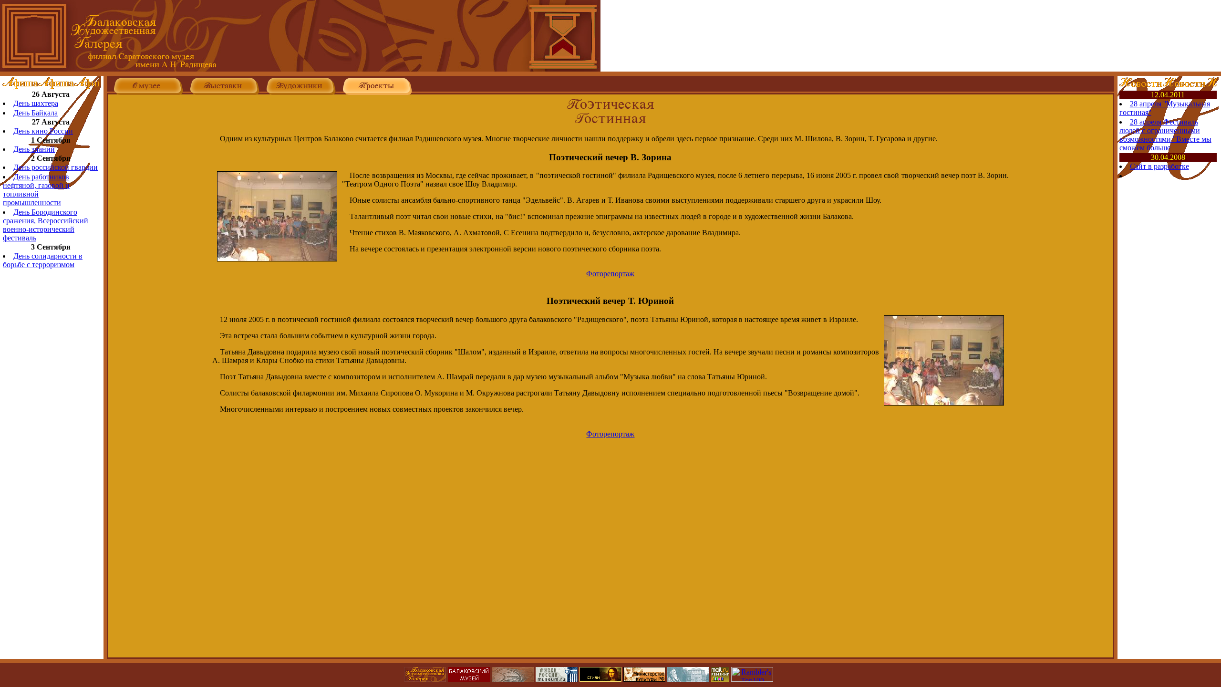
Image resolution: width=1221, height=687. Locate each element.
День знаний (34, 149)
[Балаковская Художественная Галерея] (300, 69)
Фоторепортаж (610, 274)
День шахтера (35, 103)
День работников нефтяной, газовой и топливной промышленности (36, 190)
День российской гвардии (55, 167)
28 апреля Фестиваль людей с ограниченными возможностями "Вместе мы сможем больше (1165, 135)
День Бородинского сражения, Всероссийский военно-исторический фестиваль (45, 225)
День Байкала (35, 113)
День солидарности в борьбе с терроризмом (43, 260)
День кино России (43, 131)
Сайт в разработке (1159, 166)
